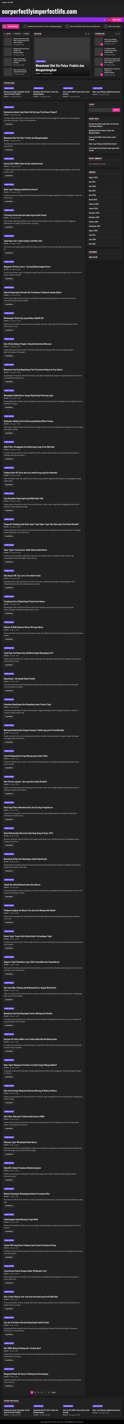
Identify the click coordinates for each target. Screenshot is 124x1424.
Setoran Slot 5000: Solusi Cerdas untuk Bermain (65, 26)
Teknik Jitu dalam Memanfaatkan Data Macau (22, 884)
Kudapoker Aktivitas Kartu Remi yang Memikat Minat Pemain (28, 421)
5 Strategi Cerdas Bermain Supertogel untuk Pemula (99, 41)
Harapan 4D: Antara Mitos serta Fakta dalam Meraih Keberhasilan (30, 1039)
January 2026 (93, 208)
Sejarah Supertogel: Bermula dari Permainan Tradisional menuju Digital (32, 292)
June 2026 (92, 186)
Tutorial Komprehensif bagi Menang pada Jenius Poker (26, 755)
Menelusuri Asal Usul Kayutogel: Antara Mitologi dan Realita (28, 1013)
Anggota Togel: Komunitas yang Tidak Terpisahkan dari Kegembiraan (31, 961)
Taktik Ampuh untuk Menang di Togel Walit (21, 1219)
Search (91, 104)
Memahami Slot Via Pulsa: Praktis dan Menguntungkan (25, 26)
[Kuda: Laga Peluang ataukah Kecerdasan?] (106, 88)
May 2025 (92, 244)
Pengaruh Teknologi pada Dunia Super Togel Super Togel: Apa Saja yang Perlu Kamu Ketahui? (41, 524)
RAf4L (39, 73)
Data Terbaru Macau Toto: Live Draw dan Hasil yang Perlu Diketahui (31, 1296)
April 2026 (92, 195)
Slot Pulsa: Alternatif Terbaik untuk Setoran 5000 (24, 1116)
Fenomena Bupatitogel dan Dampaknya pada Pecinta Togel (27, 704)
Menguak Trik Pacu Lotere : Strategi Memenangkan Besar (27, 266)
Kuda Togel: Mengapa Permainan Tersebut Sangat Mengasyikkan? (30, 1064)
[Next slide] (88, 34)
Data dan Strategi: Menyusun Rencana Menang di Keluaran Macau (30, 1090)
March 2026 (93, 199)
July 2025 (92, 235)
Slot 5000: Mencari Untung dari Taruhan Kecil (22, 1348)
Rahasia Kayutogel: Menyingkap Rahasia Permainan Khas (27, 1193)
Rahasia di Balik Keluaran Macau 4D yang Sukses (23, 627)
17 (49, 1392)
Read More (9, 124)
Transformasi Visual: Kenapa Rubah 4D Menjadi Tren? (25, 1270)
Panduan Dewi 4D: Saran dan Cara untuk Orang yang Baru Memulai (30, 472)
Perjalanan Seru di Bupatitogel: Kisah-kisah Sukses (24, 601)
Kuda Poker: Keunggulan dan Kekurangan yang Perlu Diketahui (29, 446)
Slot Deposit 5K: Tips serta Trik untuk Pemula (22, 575)
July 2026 (92, 182)
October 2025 (93, 222)
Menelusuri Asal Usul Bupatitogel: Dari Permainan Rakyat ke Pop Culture (33, 369)
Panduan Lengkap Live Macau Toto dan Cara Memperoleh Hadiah (29, 910)
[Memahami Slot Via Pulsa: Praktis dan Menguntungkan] (47, 88)
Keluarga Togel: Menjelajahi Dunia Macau (20, 1142)
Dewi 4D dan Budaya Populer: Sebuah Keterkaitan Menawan (28, 343)
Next (54, 1392)
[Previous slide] (86, 34)
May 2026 (92, 191)
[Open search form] (104, 20)
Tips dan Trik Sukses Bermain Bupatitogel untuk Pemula (26, 1322)
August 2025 (93, 230)
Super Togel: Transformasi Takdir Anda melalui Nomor (25, 549)
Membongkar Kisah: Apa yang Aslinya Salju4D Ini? (24, 318)
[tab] (7, 34)
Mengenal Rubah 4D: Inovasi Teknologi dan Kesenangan (26, 1373)
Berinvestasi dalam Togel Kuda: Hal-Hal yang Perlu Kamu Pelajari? (99, 52)
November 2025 (94, 217)
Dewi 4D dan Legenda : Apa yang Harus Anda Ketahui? (25, 781)
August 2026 (93, 177)
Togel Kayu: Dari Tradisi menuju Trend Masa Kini (23, 240)
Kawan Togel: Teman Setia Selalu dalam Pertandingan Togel (28, 936)
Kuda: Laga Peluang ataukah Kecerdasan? (101, 26)
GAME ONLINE (41, 61)
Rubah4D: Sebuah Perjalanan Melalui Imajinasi (22, 1167)
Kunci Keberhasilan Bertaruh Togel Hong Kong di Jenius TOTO (28, 833)
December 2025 (94, 213)
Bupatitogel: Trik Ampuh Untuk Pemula (19, 678)
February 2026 (94, 204)
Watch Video (117, 20)
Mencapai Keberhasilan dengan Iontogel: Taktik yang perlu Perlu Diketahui (34, 730)
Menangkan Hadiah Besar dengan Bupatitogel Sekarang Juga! (28, 395)
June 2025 (92, 239)
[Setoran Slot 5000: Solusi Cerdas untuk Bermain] (62, 56)
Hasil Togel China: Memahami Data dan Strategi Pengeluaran (28, 807)
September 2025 (94, 226)
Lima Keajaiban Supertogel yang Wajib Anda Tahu (23, 498)
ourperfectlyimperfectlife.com (39, 11)
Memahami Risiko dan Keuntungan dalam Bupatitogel (25, 858)
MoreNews (69, 1422)
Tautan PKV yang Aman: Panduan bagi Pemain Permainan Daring (30, 1245)
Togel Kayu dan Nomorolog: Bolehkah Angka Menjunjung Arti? (28, 652)
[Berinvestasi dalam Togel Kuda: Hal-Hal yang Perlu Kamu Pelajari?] (17, 88)
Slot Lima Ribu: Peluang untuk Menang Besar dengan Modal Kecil (30, 987)
